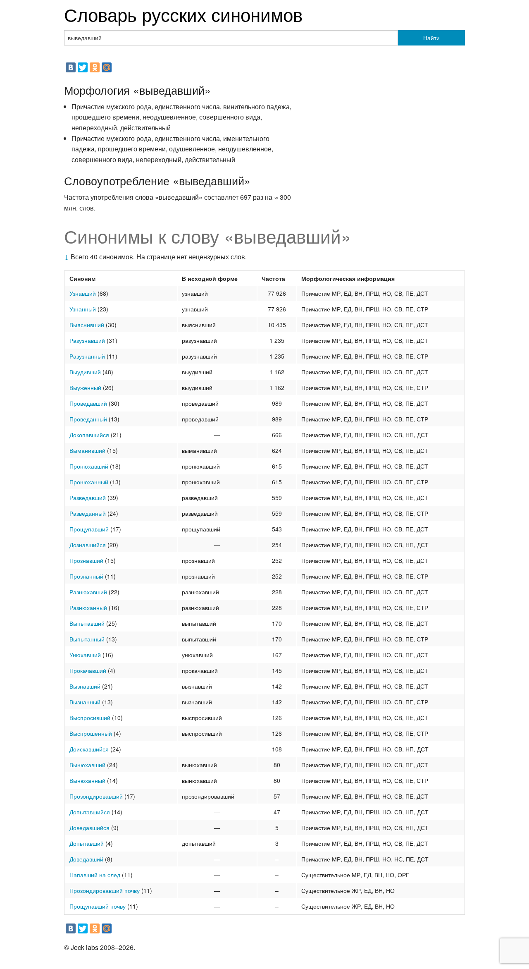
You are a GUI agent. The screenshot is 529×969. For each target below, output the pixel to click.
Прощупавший (89, 529)
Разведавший (87, 497)
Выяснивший (86, 325)
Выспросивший (89, 717)
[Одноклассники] (95, 67)
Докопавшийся (89, 435)
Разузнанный (87, 356)
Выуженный (85, 387)
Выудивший (85, 372)
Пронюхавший (88, 466)
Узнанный (82, 309)
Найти (431, 37)
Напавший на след (94, 875)
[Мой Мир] (107, 67)
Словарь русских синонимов (183, 14)
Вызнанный (84, 702)
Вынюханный (87, 780)
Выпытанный (87, 639)
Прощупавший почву (97, 906)
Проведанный (88, 419)
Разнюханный (88, 607)
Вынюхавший (87, 765)
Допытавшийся (89, 812)
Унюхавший (85, 655)
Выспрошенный (90, 733)
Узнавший (82, 293)
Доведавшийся (89, 827)
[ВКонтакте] (71, 67)
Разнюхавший (88, 592)
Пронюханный (88, 482)
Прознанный (86, 576)
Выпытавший (87, 623)
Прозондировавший (96, 796)
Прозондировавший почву (104, 890)
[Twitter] (83, 67)
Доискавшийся (89, 749)
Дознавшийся (87, 545)
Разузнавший (87, 340)
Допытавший (86, 843)
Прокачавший (87, 670)
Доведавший (86, 859)
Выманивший (87, 450)
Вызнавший (84, 686)
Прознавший (86, 560)
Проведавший (88, 403)
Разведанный (87, 513)
